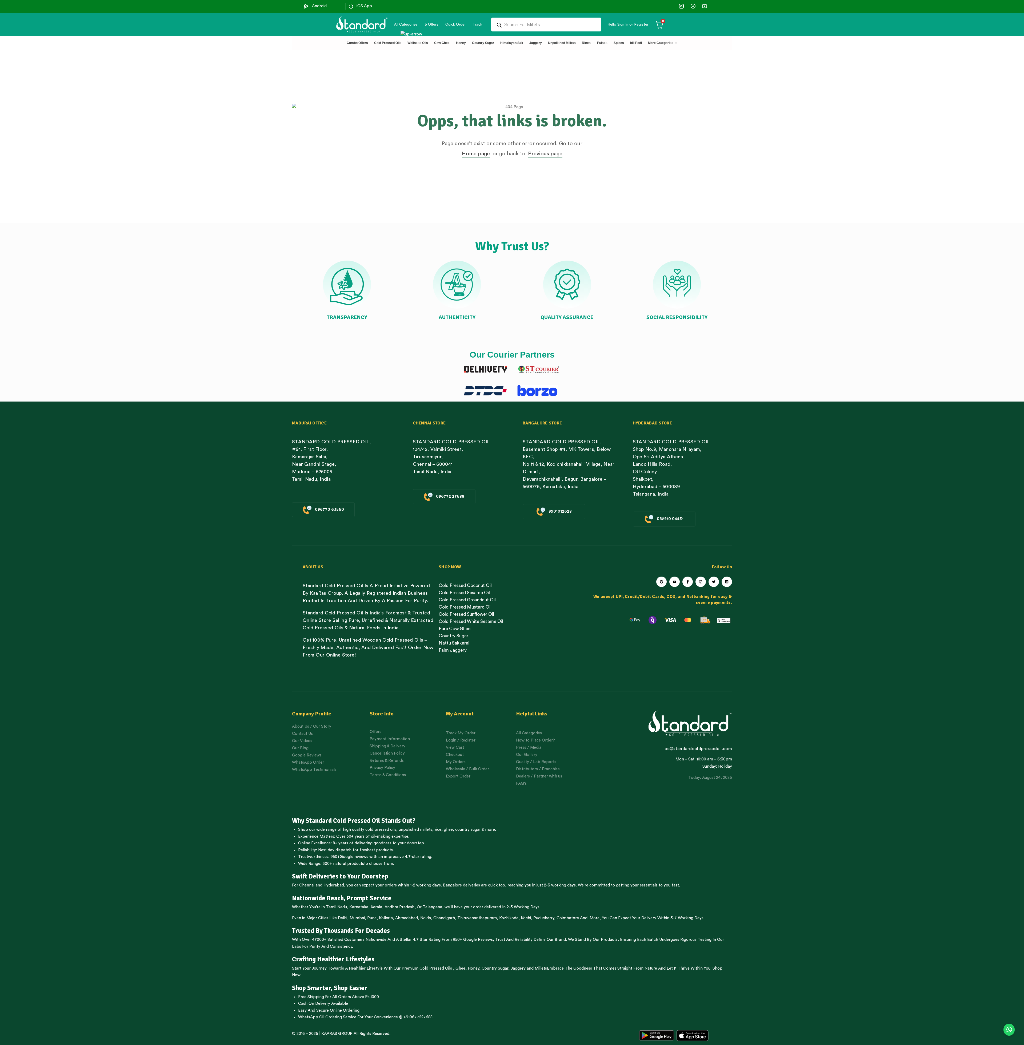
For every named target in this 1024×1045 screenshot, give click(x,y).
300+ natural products (343, 864)
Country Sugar (495, 968)
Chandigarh (444, 918)
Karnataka (358, 907)
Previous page (545, 153)
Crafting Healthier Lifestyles (333, 959)
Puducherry (543, 918)
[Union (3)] (681, 6)
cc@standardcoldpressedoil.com (698, 749)
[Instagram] (700, 582)
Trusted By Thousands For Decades (341, 931)
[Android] (306, 6)
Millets (541, 968)
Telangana (432, 907)
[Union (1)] (693, 6)
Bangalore (452, 885)
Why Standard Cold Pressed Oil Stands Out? (353, 821)
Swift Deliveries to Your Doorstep (340, 876)
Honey (473, 968)
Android (319, 6)
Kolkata (386, 918)
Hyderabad (333, 885)
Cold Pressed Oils (435, 968)
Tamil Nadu (336, 907)
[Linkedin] (727, 582)
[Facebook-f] (687, 582)
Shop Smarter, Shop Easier (329, 988)
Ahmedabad (406, 918)
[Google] (661, 582)
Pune (372, 918)
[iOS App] (351, 6)
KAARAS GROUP (337, 1034)
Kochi (526, 918)
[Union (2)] (704, 6)
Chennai (306, 885)
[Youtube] (674, 582)
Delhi (342, 918)
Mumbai (357, 918)
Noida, (426, 918)
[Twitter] (714, 582)
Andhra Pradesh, (400, 907)
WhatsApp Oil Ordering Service (327, 1017)
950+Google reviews (349, 857)
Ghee (460, 968)
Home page (476, 153)
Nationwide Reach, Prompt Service (341, 898)
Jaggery (518, 968)
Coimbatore (568, 918)
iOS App (364, 6)
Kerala (376, 907)
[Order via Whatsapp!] (1009, 1030)
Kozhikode (508, 918)
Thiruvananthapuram (477, 918)
